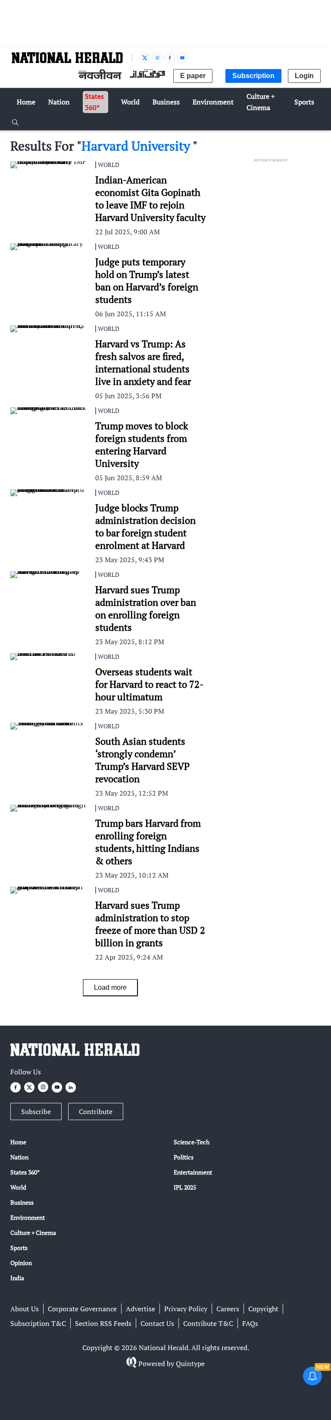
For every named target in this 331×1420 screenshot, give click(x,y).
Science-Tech (191, 1142)
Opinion (21, 1263)
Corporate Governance (82, 1308)
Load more (110, 987)
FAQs (250, 1323)
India (17, 1278)
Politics (184, 1157)
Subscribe (36, 1111)
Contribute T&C (208, 1323)
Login (304, 75)
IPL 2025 (185, 1187)
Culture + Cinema (33, 1232)
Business (22, 1202)
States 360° (25, 1172)
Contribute (95, 1111)
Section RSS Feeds (103, 1323)
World (18, 1187)
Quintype (190, 1363)
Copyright (263, 1308)
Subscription (253, 75)
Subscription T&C (38, 1323)
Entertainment (193, 1172)
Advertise (140, 1308)
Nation (19, 1157)
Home (18, 1142)
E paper (193, 75)
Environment (27, 1217)
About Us (24, 1308)
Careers (227, 1308)
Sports (19, 1248)
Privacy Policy (185, 1308)
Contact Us (157, 1323)
